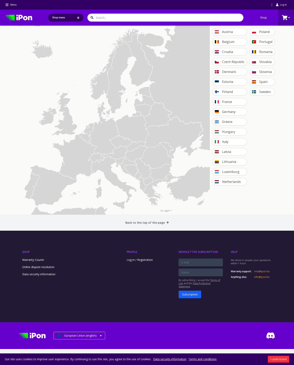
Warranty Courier (33, 260)
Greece (227, 122)
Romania (265, 52)
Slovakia (265, 62)
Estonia (227, 82)
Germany (229, 112)
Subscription (190, 294)
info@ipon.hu (261, 277)
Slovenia (265, 72)
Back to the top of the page (145, 222)
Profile (132, 252)
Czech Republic (233, 62)
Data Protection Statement (195, 285)
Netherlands (231, 182)
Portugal (265, 42)
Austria (227, 32)
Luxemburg (230, 172)
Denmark (229, 72)
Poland (264, 32)
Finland (227, 92)
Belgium (228, 42)
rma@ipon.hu (262, 271)
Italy (225, 142)
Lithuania (229, 162)
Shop (263, 17)
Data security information (38, 274)
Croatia (227, 52)
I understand (278, 359)
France (227, 102)
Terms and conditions (202, 359)
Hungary (228, 132)
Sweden (265, 92)
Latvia (226, 152)
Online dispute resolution (38, 267)
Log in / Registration (140, 260)
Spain (263, 82)
